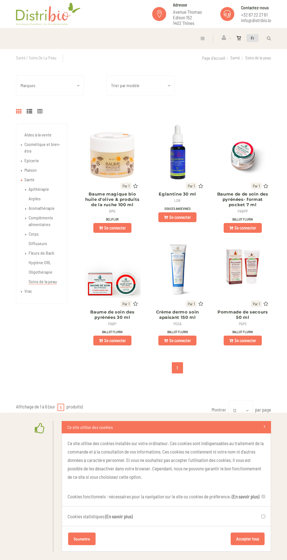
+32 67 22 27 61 (254, 14)
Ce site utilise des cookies (90, 427)
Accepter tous (247, 538)
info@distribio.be (257, 20)
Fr (252, 38)
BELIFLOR (112, 219)
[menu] (203, 38)
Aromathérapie (42, 208)
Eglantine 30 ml (177, 194)
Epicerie (31, 160)
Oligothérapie (40, 272)
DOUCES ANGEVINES (178, 208)
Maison (30, 170)
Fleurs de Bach (41, 252)
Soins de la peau (43, 281)
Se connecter (115, 227)
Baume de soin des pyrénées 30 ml (112, 314)
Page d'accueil (213, 58)
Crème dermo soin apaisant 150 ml (177, 314)
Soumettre (82, 538)
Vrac (28, 291)
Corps (34, 233)
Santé (235, 57)
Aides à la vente (38, 134)
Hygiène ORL (40, 262)
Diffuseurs (38, 243)
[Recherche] (267, 38)
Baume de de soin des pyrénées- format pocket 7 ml (242, 199)
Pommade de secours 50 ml (242, 314)
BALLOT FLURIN (242, 219)
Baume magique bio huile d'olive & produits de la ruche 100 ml (112, 199)
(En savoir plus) (245, 496)
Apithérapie (39, 189)
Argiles (35, 198)
